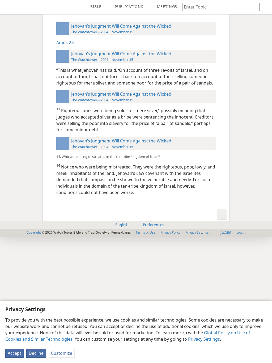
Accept (14, 353)
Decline (36, 353)
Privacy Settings (204, 339)
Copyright (34, 232)
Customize (61, 353)
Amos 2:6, (66, 42)
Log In (240, 232)
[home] (8, 7)
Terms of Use (145, 232)
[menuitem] (8, 7)
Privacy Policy (170, 232)
